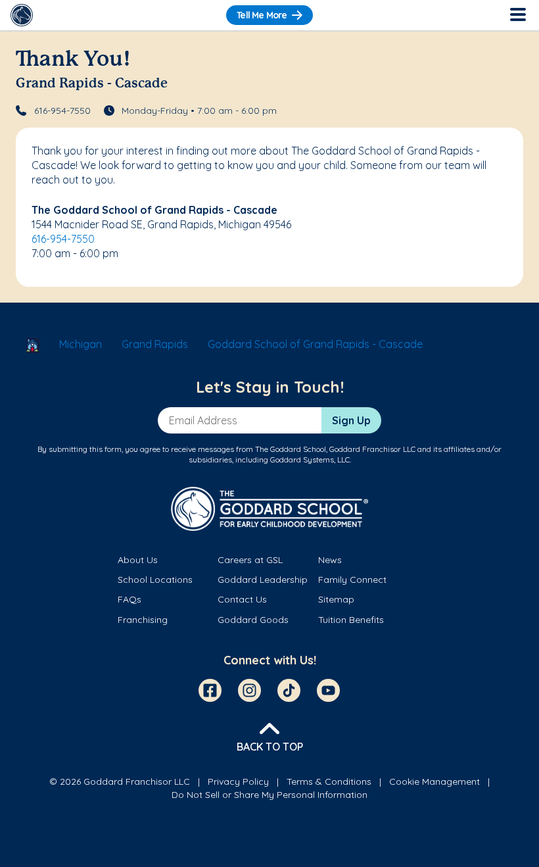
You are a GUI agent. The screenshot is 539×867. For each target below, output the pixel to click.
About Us (138, 560)
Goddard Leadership (263, 579)
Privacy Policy (238, 781)
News (330, 560)
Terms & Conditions (329, 781)
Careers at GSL (250, 560)
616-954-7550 (62, 110)
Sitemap (336, 599)
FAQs (129, 599)
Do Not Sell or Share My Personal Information (269, 795)
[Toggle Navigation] (517, 15)
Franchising (143, 620)
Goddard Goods (253, 620)
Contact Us (242, 599)
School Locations (155, 579)
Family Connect (352, 579)
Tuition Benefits (351, 620)
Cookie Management (434, 781)
